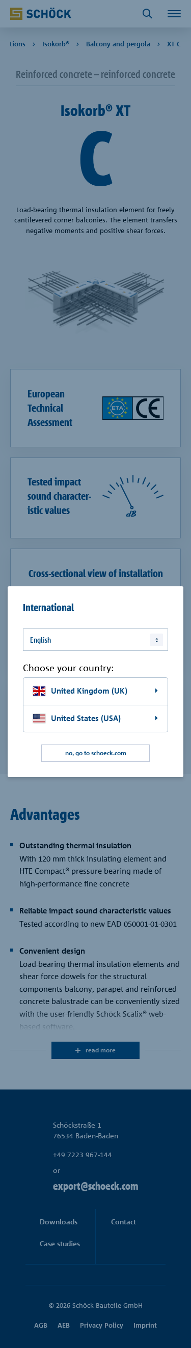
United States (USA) (86, 718)
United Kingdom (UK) (89, 691)
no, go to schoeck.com (95, 753)
